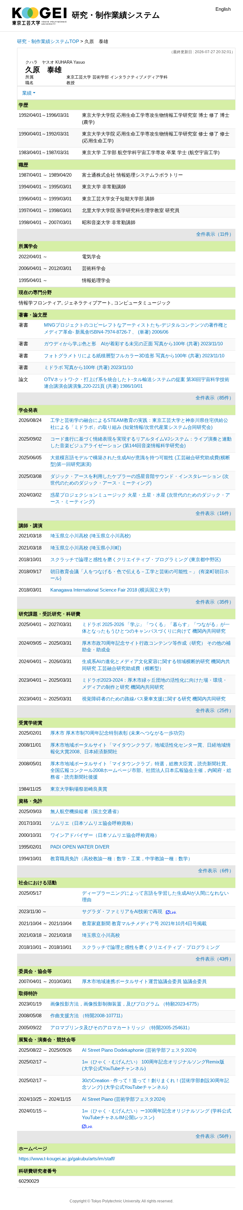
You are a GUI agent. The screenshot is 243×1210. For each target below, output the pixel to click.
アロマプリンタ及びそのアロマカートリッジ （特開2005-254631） (121, 1027)
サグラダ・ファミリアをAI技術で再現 (122, 911)
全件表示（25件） (215, 710)
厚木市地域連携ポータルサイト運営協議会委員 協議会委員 (144, 981)
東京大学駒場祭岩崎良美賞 (78, 789)
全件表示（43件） (215, 959)
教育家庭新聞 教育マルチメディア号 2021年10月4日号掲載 (144, 923)
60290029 (29, 1181)
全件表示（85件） (215, 397)
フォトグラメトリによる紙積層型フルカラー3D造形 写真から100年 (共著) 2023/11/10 (134, 355)
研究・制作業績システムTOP (48, 41)
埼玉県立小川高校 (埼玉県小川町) (85, 547)
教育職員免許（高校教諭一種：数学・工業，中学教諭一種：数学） (121, 858)
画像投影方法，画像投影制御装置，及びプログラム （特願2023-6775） (126, 1003)
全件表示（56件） (215, 1136)
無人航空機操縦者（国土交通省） (86, 811)
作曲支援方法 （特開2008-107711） (87, 1015)
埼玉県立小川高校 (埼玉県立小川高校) (90, 535)
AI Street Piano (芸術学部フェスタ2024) (123, 1099)
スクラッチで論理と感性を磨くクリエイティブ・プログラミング (151, 947)
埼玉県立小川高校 (101, 935)
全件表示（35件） (215, 602)
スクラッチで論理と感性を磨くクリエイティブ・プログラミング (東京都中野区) (135, 559)
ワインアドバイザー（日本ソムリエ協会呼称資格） (104, 835)
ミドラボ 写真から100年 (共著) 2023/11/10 (88, 367)
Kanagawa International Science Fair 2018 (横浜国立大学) (110, 589)
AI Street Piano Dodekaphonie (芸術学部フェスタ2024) (139, 1050)
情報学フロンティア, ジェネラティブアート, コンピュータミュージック (95, 302)
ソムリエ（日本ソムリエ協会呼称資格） (93, 823)
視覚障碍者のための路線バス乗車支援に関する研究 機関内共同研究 (154, 698)
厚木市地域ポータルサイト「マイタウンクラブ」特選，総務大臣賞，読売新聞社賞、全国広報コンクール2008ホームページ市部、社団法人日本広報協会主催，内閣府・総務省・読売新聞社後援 (140, 770)
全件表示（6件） (216, 870)
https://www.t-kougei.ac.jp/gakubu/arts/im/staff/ (67, 1158)
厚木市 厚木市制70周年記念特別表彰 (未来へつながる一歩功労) (117, 733)
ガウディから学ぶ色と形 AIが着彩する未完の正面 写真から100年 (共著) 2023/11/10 (133, 343)
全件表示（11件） (215, 234)
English (223, 9)
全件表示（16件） (215, 513)
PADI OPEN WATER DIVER (79, 847)
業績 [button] (27, 93)
